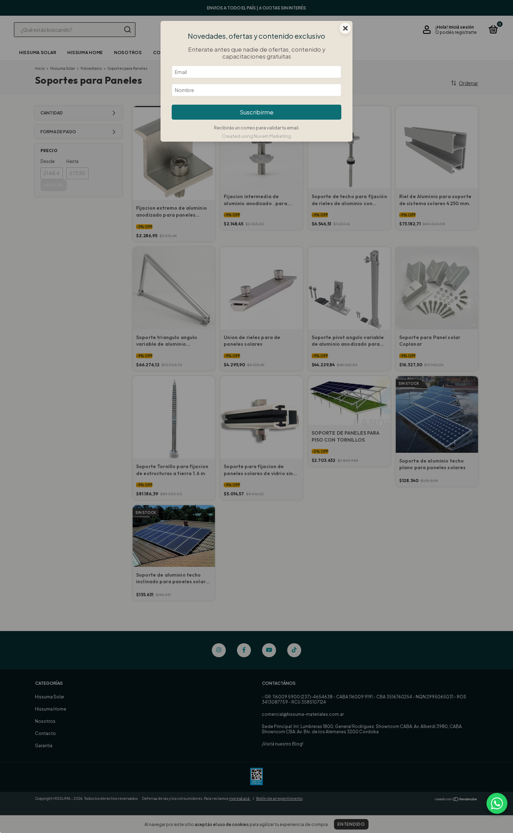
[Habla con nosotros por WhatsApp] (496, 803)
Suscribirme (257, 112)
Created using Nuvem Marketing (256, 136)
